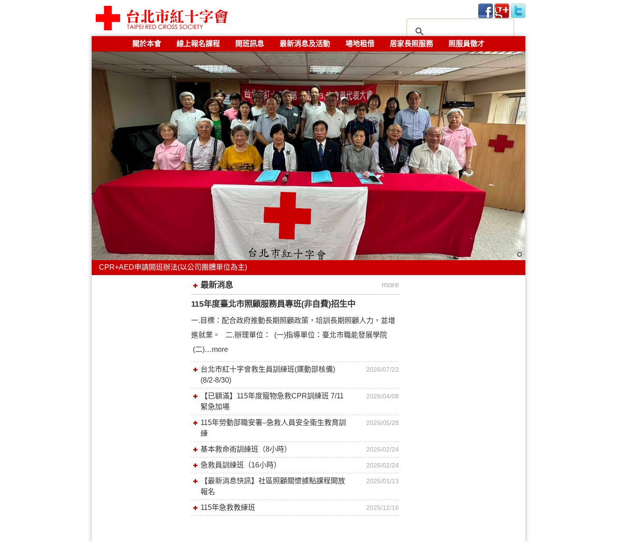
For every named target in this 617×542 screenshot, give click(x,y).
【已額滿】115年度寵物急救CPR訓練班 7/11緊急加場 (272, 401)
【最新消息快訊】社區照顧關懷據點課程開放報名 (273, 486)
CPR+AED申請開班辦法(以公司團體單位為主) (173, 267)
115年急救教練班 (228, 507)
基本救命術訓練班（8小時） (246, 449)
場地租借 (360, 43)
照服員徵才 (467, 43)
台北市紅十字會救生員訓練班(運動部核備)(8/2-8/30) (268, 374)
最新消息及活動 (305, 43)
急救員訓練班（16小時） (241, 465)
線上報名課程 (198, 43)
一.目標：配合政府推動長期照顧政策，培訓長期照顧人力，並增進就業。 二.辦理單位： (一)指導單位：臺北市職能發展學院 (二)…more (293, 335)
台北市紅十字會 (182, 18)
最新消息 (217, 285)
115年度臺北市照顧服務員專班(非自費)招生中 (273, 303)
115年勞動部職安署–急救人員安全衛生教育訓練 (273, 428)
